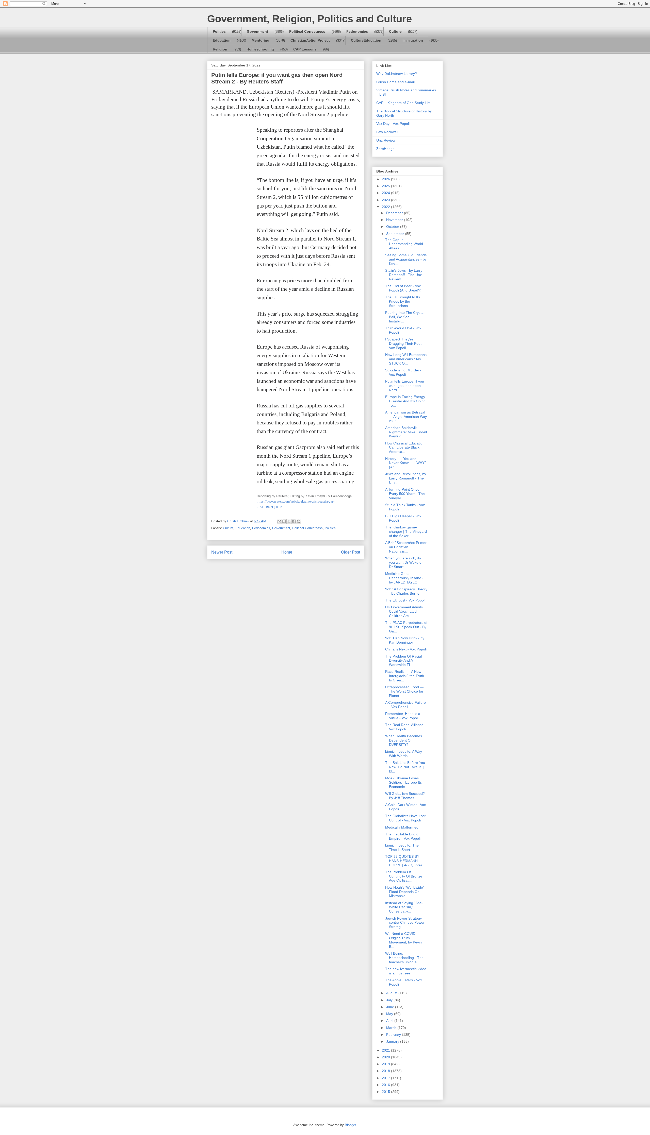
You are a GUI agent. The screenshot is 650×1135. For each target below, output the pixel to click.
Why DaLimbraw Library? (396, 74)
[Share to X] (288, 521)
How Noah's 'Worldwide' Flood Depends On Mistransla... (404, 891)
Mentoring (260, 40)
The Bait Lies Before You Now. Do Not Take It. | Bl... (405, 767)
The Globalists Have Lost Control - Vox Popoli (405, 818)
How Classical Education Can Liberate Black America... (405, 447)
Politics (219, 31)
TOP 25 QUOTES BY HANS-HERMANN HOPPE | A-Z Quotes (403, 860)
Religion (220, 49)
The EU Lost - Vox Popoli (405, 600)
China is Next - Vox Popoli (406, 649)
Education (222, 40)
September (395, 234)
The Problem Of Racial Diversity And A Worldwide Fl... (403, 660)
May (390, 1014)
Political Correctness (307, 31)
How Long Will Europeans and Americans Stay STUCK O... (406, 359)
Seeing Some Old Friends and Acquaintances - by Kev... (406, 259)
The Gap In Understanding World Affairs (404, 244)
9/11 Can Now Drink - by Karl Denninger (404, 640)
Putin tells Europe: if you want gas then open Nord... (404, 385)
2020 (386, 1057)
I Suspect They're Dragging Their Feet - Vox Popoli (404, 343)
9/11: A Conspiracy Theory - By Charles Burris (406, 591)
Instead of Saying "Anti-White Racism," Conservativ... (404, 907)
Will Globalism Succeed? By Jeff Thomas (405, 796)
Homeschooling (260, 49)
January (393, 1041)
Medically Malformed (401, 827)
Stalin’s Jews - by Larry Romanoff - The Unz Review (403, 274)
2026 (386, 179)
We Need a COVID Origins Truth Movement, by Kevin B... (403, 940)
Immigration (412, 40)
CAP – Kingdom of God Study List (403, 103)
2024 (386, 193)
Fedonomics (357, 31)
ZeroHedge (385, 149)
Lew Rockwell (387, 132)
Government (257, 31)
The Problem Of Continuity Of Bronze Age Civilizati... (403, 876)
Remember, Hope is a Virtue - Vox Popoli (402, 716)
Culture (395, 31)
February (394, 1035)
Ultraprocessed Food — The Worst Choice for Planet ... (404, 691)
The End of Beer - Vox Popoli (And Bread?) (403, 288)
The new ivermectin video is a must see (405, 971)
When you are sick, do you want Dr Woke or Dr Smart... (404, 562)
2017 (386, 1078)
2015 (386, 1092)
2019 (386, 1064)
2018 (386, 1071)
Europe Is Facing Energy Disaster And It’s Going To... (405, 401)
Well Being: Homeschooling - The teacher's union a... (404, 957)
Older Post (350, 552)
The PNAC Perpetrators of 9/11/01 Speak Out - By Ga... (406, 627)
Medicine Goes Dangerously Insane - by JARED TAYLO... (404, 578)
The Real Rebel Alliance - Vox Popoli (405, 727)
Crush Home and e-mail (395, 82)
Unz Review (385, 140)
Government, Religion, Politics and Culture (309, 18)
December (395, 213)
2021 (386, 1050)
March (391, 1028)
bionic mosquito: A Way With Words (403, 753)
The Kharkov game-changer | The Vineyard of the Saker (406, 531)
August (392, 993)
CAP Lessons (305, 49)
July (390, 1000)
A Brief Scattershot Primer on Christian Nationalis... (406, 547)
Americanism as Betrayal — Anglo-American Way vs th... (406, 416)
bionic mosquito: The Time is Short (402, 847)
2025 (386, 186)
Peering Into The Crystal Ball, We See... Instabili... (404, 317)
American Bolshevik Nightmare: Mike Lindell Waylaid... (406, 432)
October (393, 227)
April (390, 1021)
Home (286, 552)
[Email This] (279, 521)
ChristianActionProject (310, 40)
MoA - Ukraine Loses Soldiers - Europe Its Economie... (403, 782)
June (390, 1007)
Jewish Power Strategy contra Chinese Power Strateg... (405, 922)
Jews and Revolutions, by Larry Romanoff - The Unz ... (405, 478)
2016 (386, 1085)
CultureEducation (366, 40)
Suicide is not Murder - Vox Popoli (403, 372)
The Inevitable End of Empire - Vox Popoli (402, 836)
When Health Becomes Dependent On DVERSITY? (403, 740)
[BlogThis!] (284, 521)
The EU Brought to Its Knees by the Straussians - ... (402, 301)
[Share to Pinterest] (298, 521)
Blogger (350, 1125)
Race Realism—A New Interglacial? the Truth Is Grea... (404, 675)
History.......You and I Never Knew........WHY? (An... (406, 463)
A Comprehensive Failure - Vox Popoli (405, 704)
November (395, 220)
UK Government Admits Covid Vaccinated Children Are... (404, 611)
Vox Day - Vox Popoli (393, 124)
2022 (386, 207)
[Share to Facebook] (293, 521)
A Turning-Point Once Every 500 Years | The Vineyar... (405, 493)
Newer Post (221, 552)
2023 (386, 200)
